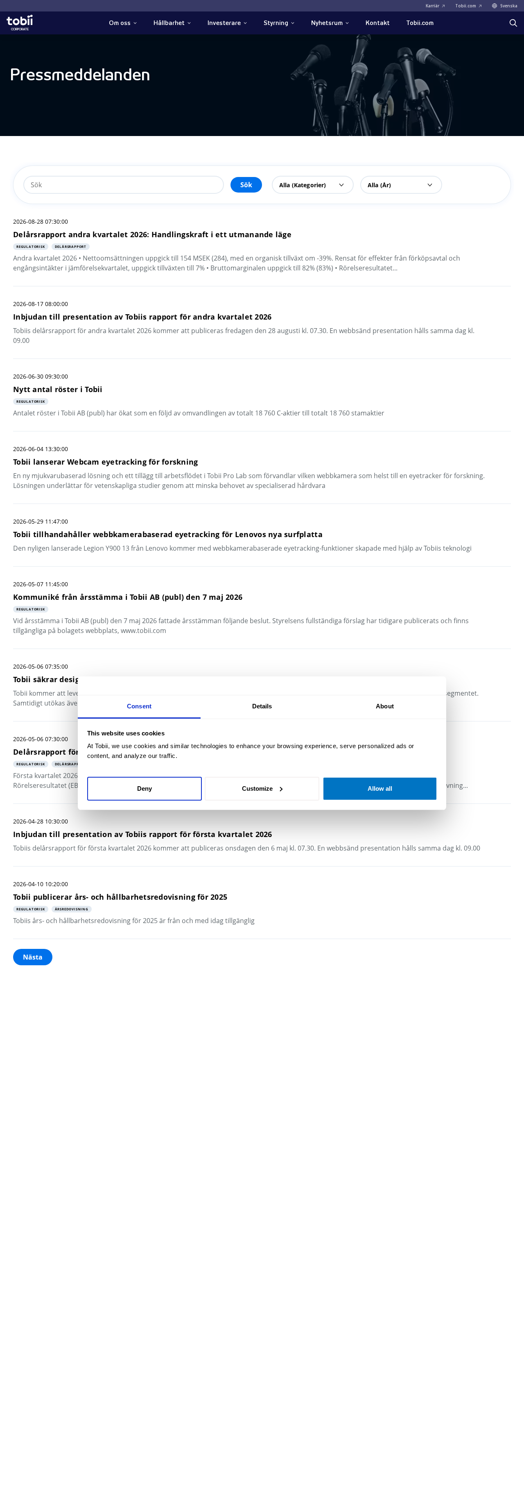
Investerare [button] (224, 23)
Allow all (380, 788)
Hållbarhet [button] (169, 23)
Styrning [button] (276, 23)
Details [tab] (262, 706)
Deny (144, 788)
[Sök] (513, 23)
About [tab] (385, 706)
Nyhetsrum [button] (327, 23)
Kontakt (378, 23)
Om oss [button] (120, 23)
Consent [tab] (139, 706)
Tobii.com (465, 6)
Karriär (432, 6)
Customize (257, 788)
